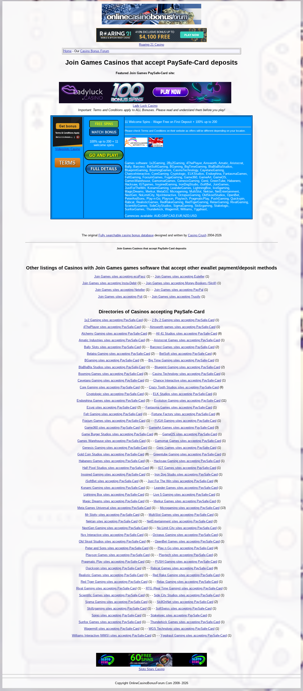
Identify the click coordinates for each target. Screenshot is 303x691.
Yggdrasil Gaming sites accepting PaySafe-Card (193, 635)
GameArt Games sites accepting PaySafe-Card (181, 427)
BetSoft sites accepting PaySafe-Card (185, 353)
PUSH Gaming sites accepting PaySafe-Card (186, 561)
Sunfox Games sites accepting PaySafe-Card (110, 622)
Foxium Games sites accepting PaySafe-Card (113, 420)
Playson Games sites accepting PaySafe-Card (118, 555)
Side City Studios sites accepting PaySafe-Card (187, 595)
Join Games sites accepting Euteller (180, 276)
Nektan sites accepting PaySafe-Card (112, 521)
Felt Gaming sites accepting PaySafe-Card (113, 414)
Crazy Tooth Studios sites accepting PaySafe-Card (184, 387)
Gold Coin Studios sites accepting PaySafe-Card (110, 454)
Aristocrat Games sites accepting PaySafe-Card (187, 340)
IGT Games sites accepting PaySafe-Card (187, 468)
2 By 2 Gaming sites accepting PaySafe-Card (183, 320)
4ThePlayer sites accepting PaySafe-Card (112, 327)
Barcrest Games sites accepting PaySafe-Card (182, 347)
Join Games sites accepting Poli (120, 296)
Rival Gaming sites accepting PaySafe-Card (106, 588)
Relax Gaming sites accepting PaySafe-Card (187, 581)
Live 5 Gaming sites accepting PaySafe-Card (184, 494)
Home (67, 51)
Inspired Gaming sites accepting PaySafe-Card (113, 474)
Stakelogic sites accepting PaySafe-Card (179, 615)
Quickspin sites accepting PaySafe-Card (113, 568)
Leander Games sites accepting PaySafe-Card (186, 487)
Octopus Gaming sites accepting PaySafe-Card (185, 535)
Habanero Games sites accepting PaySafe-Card (112, 461)
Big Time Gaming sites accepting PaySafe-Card (181, 360)
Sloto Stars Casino (152, 669)
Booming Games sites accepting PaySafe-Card (110, 374)
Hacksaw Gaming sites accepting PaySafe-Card (187, 461)
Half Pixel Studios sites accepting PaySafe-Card (115, 468)
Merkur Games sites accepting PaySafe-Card (185, 501)
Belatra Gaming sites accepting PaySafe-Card (118, 353)
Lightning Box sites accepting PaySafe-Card (114, 494)
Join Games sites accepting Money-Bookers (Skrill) (181, 283)
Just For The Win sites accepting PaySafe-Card (180, 481)
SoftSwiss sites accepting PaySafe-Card (184, 608)
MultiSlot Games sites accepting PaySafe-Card (181, 514)
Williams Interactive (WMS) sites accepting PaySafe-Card (111, 635)
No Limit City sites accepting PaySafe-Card (187, 528)
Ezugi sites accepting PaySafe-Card (111, 407)
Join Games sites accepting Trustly (176, 296)
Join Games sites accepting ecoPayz (120, 276)
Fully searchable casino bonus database (126, 235)
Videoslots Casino (67, 149)
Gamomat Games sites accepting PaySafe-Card (188, 441)
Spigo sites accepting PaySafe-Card (116, 615)
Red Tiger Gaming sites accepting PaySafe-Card (114, 581)
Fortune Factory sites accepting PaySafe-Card (183, 414)
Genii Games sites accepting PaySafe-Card (186, 447)
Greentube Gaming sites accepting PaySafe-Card (187, 454)
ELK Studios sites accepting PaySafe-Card (182, 394)
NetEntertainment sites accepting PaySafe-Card (180, 521)
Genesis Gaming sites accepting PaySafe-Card (114, 447)
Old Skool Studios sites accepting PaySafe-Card (112, 541)
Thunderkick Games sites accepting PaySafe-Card (185, 622)
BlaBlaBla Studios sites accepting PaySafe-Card (112, 367)
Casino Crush (197, 235)
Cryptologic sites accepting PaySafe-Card (115, 394)
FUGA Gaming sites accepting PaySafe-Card (185, 420)
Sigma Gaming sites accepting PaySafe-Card (116, 602)
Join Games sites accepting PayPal (178, 290)
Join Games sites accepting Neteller (120, 290)
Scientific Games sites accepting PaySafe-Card (112, 595)
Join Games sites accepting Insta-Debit (109, 283)
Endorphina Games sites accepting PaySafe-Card (111, 400)
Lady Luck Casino (145, 106)
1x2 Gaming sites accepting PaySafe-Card (113, 320)
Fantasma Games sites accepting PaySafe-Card (179, 407)
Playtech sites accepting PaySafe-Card (186, 555)
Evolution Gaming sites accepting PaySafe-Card (187, 400)
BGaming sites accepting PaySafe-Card (112, 360)
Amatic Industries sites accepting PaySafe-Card (112, 340)
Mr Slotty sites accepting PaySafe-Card (112, 514)
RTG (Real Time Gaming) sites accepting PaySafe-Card (184, 588)
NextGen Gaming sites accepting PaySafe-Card (115, 528)
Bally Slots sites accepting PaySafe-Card (112, 347)
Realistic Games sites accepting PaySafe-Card (111, 575)
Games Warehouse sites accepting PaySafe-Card (111, 441)
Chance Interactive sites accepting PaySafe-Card (187, 380)
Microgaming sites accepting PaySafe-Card (189, 508)
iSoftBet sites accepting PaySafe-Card (111, 481)
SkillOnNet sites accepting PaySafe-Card (185, 602)
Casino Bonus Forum (94, 51)
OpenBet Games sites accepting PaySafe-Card (187, 541)
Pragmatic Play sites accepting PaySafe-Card (112, 561)
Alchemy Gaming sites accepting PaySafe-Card (114, 333)
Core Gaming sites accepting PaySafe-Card (110, 387)
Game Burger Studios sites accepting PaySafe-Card (117, 434)
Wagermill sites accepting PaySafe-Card (111, 628)
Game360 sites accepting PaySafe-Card (112, 427)
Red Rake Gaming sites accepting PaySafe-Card (186, 575)
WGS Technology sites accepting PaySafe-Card (181, 628)
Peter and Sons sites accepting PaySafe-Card (116, 548)
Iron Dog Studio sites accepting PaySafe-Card (186, 474)
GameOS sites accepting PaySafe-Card (189, 434)
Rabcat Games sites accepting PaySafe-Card (182, 568)
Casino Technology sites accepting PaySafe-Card (186, 374)
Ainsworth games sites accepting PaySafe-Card (182, 327)
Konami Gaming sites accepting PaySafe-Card (113, 487)
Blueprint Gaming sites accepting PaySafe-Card (187, 367)
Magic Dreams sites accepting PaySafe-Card (113, 501)
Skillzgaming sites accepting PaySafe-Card (117, 608)
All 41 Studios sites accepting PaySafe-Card (186, 333)
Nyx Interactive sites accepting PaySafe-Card (112, 535)
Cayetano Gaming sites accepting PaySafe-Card (111, 380)
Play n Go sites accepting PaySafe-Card (185, 548)
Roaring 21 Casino (151, 44)
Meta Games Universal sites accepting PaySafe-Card (114, 508)
